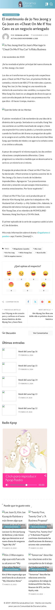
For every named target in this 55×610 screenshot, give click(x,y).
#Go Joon (38, 249)
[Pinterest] (42, 302)
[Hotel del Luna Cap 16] (9, 353)
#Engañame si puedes (21, 249)
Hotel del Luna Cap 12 (27, 408)
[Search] (51, 4)
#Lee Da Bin (41, 253)
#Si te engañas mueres (13, 256)
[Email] (49, 302)
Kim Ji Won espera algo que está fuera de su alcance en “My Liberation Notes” (14, 577)
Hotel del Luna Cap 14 (27, 380)
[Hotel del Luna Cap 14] (9, 381)
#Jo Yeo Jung (10, 253)
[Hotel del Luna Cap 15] (9, 367)
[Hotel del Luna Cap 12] (9, 410)
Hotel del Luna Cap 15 (27, 365)
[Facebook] (28, 302)
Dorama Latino (22, 35)
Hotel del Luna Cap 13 (27, 394)
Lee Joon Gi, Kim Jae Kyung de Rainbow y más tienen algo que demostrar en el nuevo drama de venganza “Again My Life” (13, 538)
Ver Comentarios (40, 333)
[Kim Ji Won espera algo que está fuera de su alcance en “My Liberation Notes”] (14, 562)
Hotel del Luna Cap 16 (27, 351)
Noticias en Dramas (10, 15)
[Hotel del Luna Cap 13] (9, 396)
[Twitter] (35, 302)
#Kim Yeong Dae (26, 253)
